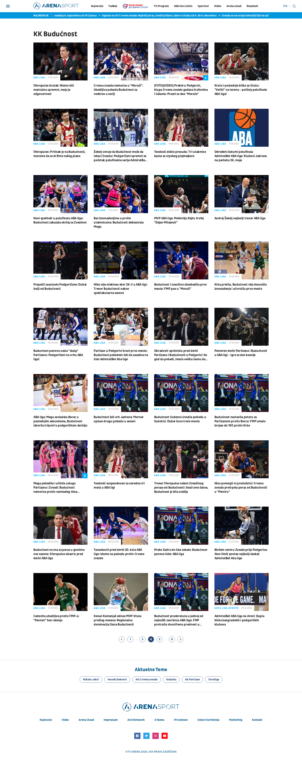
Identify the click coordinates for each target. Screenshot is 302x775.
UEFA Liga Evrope (226, 608)
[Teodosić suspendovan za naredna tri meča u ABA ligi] (121, 459)
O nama (159, 720)
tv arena (134, 751)
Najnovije (97, 6)
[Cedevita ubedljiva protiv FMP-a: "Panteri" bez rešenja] (60, 592)
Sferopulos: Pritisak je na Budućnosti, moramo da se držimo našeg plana (59, 154)
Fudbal (113, 6)
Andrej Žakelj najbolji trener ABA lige (239, 218)
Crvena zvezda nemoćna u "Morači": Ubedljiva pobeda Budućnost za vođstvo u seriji (118, 90)
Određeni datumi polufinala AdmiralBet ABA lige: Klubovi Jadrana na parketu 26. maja (240, 156)
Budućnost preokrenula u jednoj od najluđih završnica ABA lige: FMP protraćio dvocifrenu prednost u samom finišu (178, 620)
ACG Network (136, 720)
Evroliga (213, 679)
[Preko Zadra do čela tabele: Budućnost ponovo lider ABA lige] (181, 526)
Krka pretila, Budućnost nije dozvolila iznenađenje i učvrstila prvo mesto (240, 287)
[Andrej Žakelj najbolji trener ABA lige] (241, 194)
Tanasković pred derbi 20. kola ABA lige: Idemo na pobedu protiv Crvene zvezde (119, 554)
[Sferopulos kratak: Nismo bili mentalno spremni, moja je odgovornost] (60, 61)
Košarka (171, 679)
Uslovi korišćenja (208, 720)
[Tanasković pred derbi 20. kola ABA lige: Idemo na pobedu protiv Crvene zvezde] (121, 526)
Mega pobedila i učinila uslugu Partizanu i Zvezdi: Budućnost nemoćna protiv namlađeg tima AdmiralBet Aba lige (55, 487)
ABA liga (39, 77)
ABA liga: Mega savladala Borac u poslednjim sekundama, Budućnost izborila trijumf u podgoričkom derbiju (60, 421)
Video (217, 6)
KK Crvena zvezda (146, 679)
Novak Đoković (117, 679)
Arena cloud (233, 6)
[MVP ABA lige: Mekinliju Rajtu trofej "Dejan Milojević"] (181, 194)
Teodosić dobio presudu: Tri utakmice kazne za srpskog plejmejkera (180, 154)
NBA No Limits (183, 6)
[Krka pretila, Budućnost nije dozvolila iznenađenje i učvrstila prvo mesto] (241, 260)
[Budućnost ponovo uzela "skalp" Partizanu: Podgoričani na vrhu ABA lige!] (60, 327)
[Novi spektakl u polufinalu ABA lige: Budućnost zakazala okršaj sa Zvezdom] (60, 194)
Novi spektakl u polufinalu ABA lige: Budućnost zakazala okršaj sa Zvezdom (60, 220)
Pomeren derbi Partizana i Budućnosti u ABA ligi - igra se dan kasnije (240, 353)
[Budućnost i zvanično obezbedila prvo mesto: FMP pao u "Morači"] (181, 260)
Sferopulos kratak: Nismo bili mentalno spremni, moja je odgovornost (53, 90)
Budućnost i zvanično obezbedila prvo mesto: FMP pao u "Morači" (180, 287)
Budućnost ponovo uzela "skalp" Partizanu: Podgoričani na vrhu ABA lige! (58, 355)
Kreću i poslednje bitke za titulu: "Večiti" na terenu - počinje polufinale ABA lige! (240, 90)
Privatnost (181, 720)
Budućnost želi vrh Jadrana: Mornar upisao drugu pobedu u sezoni (119, 419)
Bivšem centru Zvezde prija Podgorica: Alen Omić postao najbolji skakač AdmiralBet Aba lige (241, 554)
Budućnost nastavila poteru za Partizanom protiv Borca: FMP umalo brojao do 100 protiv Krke (240, 421)
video (65, 720)
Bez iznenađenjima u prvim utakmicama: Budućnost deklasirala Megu (118, 222)
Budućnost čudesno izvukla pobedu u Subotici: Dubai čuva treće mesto (180, 419)
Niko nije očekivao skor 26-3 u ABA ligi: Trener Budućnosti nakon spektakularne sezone (120, 289)
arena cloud (86, 720)
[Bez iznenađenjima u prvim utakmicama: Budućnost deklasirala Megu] (121, 194)
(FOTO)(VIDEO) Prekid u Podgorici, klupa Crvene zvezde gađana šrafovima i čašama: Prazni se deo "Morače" (181, 90)
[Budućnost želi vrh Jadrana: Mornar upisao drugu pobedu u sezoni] (121, 393)
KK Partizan (192, 679)
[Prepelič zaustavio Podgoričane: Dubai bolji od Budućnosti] (60, 260)
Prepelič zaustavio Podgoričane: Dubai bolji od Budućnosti (60, 287)
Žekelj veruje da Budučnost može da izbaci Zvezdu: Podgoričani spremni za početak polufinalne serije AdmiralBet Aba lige (120, 156)
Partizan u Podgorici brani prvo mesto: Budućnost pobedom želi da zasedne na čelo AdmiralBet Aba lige (121, 355)
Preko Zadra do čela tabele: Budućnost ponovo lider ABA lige (180, 552)
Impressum (111, 720)
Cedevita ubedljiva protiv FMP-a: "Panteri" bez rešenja (56, 618)
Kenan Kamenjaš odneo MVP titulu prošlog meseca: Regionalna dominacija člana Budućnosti (118, 620)
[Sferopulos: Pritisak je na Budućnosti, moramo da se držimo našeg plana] (60, 128)
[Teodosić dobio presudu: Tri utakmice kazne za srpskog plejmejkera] (181, 128)
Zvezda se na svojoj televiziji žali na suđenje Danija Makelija (243, 15)
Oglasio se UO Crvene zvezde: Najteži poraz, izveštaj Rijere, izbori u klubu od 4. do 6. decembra (145, 15)
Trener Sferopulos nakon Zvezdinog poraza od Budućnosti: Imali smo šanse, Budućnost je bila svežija (181, 487)
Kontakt (257, 720)
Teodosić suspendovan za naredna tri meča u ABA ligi (119, 485)
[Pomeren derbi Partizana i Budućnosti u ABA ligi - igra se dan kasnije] (241, 327)
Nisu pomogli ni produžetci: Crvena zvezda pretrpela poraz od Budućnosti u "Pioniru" (240, 487)
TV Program (161, 6)
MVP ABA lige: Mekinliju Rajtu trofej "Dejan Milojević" (179, 220)
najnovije (46, 720)
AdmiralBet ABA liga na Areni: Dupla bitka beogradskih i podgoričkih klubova (239, 620)
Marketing (235, 720)
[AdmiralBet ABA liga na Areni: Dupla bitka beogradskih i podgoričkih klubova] (241, 592)
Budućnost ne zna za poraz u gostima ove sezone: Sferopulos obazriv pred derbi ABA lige (59, 554)
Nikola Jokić (91, 679)
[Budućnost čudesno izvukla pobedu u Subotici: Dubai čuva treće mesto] (181, 393)
